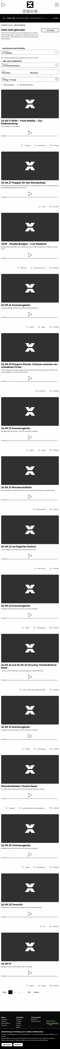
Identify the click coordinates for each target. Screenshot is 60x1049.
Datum (3, 78)
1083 (29, 992)
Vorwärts (36, 992)
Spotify (18, 1027)
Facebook (18, 1021)
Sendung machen (36, 1021)
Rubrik (3, 71)
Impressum (4, 1025)
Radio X (10, 25)
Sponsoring (34, 1019)
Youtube (18, 1023)
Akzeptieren (18, 1045)
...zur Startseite (50, 30)
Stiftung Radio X (5, 1023)
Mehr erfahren (7, 1045)
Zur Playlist (55, 18)
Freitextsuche (5, 51)
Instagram (19, 1019)
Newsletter (4, 1019)
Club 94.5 (3, 1021)
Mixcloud (18, 1025)
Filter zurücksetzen (9, 85)
